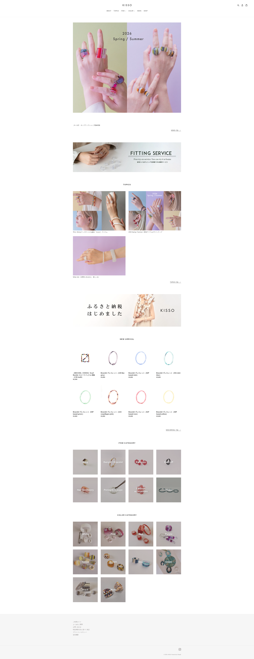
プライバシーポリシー (80, 632)
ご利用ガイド (77, 622)
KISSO (169, 654)
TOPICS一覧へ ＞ (175, 282)
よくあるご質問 (78, 624)
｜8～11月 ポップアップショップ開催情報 (86, 125)
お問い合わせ (77, 627)
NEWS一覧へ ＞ (176, 130)
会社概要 (75, 635)
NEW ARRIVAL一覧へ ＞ (173, 430)
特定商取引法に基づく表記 (81, 629)
